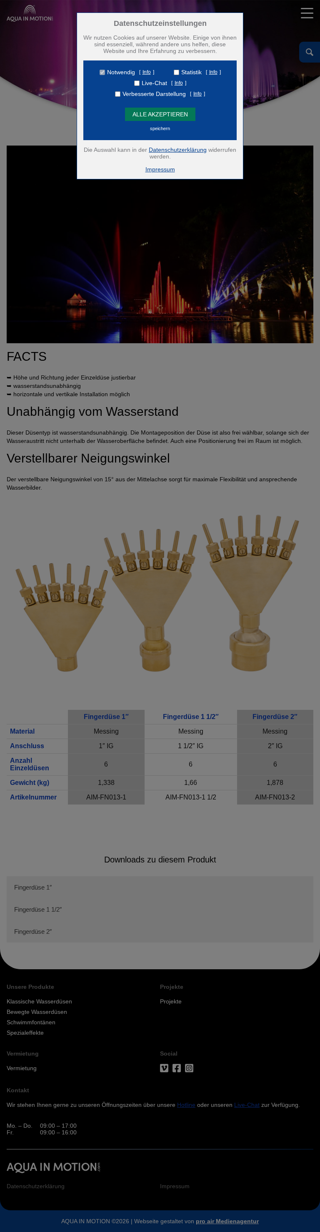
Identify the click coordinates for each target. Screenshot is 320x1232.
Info (146, 72)
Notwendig (121, 72)
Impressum (160, 169)
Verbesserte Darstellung (154, 94)
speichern (160, 128)
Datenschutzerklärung (178, 149)
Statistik (191, 72)
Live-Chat (154, 83)
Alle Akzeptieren (160, 114)
